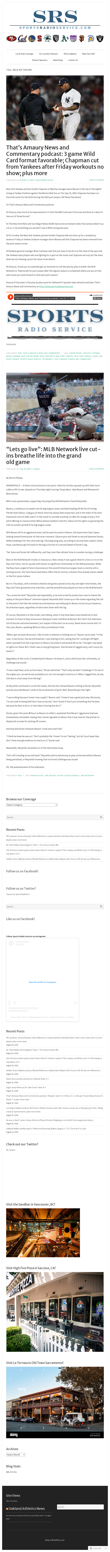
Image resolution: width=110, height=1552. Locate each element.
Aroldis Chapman (91, 353)
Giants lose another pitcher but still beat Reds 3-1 (27, 1079)
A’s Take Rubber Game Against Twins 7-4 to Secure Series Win (32, 845)
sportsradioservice (39, 1017)
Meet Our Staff (88, 54)
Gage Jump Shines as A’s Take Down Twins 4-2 (26, 1087)
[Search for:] (55, 817)
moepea (36, 469)
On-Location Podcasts (48, 54)
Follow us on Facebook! (22, 871)
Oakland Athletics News (27, 1509)
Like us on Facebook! (20, 919)
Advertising (58, 60)
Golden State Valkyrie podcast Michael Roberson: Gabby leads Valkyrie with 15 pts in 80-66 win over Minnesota (53, 859)
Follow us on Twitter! (21, 888)
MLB (20, 353)
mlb (23, 356)
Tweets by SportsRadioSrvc (18, 894)
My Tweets (10, 1150)
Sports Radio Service (44, 180)
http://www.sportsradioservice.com (56, 286)
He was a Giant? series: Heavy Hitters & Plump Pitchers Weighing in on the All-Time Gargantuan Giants (50, 1120)
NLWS (95, 356)
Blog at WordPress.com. (55, 1540)
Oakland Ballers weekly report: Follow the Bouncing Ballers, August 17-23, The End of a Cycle (46, 1128)
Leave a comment (96, 180)
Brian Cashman (13, 356)
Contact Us (73, 60)
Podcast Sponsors (39, 60)
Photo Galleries (70, 54)
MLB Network (32, 356)
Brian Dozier (37, 775)
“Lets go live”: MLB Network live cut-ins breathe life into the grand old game (53, 455)
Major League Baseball (68, 775)
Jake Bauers (50, 775)
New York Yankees (64, 356)
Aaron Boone (75, 353)
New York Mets (47, 356)
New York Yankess (83, 356)
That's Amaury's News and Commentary (41, 353)
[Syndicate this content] (7, 1509)
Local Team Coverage (24, 54)
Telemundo (47, 359)
